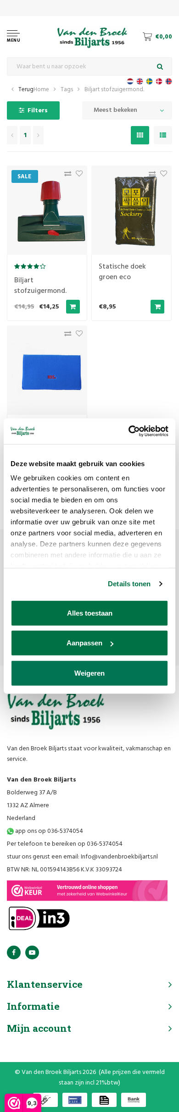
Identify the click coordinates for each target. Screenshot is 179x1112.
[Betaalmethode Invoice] (104, 1100)
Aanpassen (84, 643)
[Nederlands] (130, 81)
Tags (67, 89)
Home (41, 89)
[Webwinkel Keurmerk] (87, 890)
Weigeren (89, 673)
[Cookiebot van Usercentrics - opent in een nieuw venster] (128, 431)
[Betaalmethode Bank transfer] (133, 1100)
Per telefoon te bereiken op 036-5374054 (65, 844)
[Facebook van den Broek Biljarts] (14, 952)
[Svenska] (149, 81)
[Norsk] (168, 81)
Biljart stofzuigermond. (114, 89)
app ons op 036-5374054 (48, 831)
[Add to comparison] (65, 176)
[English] (139, 81)
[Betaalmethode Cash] (45, 1100)
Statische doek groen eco (122, 272)
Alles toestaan (89, 613)
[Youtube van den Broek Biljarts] (32, 952)
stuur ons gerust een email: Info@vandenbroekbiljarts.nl (82, 857)
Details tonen (129, 584)
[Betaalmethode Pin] (74, 1100)
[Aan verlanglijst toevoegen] (77, 176)
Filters (38, 110)
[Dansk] (159, 81)
